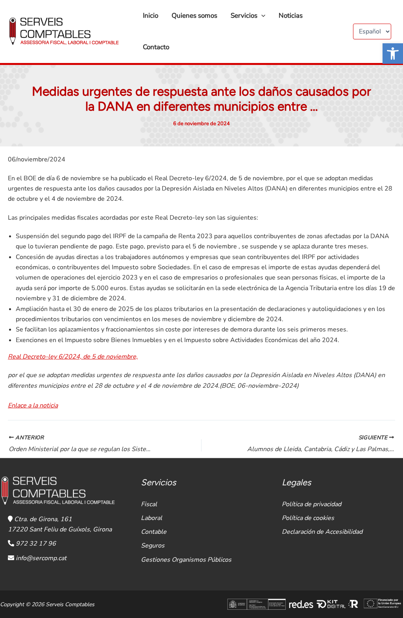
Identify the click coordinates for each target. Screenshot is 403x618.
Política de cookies (308, 518)
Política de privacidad (311, 504)
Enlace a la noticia (33, 405)
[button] (393, 53)
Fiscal (149, 504)
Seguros (153, 545)
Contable (153, 531)
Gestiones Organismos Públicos (186, 559)
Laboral (151, 518)
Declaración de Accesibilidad (322, 531)
